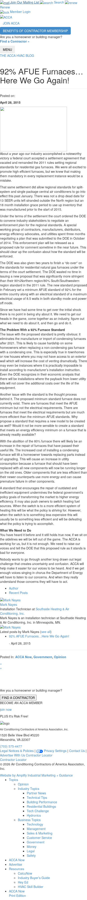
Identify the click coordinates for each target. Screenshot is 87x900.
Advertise (15, 864)
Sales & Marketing (39, 833)
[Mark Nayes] (10, 599)
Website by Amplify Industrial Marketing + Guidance (36, 775)
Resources (16, 869)
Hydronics (34, 815)
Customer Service (39, 837)
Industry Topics (28, 788)
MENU (7, 49)
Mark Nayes (8, 604)
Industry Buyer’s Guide (34, 877)
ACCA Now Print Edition (17, 893)
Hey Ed (23, 882)
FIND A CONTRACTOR (18, 697)
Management (36, 828)
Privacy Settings (54, 750)
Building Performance (42, 802)
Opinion (60, 657)
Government (42, 657)
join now (6, 709)
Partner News (36, 793)
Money (31, 846)
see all (45, 631)
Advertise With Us (12, 755)
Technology (35, 824)
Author (13, 588)
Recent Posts (18, 592)
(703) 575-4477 (11, 746)
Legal (31, 851)
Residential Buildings (41, 806)
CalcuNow (25, 873)
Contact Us (77, 750)
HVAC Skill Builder (30, 886)
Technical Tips (37, 797)
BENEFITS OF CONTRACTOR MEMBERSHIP (35, 31)
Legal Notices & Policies (17, 750)
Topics (13, 779)
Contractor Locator (39, 755)
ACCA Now (23, 657)
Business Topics (29, 820)
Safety (31, 855)
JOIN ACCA (11, 23)
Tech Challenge (38, 811)
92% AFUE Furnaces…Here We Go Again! (39, 636)
